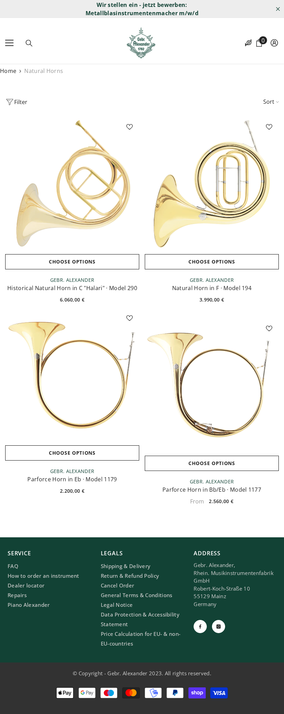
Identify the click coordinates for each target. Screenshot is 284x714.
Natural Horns (43, 71)
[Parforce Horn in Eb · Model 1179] (72, 375)
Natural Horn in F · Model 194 (211, 288)
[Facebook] (200, 626)
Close (278, 9)
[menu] (9, 43)
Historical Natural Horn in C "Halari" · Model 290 (72, 288)
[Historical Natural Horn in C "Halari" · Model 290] (72, 184)
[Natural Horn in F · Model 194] (212, 184)
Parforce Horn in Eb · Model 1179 (72, 479)
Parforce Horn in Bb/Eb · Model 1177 (211, 489)
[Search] (29, 43)
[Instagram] (218, 626)
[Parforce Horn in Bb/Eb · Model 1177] (212, 385)
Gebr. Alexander (72, 280)
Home (8, 71)
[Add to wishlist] (129, 126)
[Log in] (274, 42)
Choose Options (72, 261)
